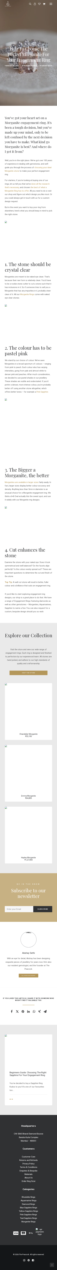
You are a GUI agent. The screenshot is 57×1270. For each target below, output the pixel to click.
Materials (28, 1174)
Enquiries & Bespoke (28, 1171)
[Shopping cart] (43, 4)
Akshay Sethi (47, 66)
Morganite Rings (30, 66)
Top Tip (8, 582)
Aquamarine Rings (28, 1200)
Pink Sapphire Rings (28, 1214)
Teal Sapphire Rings (28, 1218)
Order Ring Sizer (29, 1181)
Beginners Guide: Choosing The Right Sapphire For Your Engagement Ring (28, 1073)
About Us (29, 1178)
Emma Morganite (28, 796)
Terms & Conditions (28, 1167)
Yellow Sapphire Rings (28, 1211)
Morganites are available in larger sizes (21, 482)
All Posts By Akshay (28, 975)
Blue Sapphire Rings (28, 1207)
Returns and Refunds (28, 1160)
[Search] (29, 4)
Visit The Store (28, 673)
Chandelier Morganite (28, 734)
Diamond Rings (28, 1204)
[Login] (33, 4)
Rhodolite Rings (28, 1197)
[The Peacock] (8, 4)
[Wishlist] (38, 4)
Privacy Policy (28, 1163)
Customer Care (28, 1157)
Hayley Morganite (28, 858)
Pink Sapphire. (42, 392)
